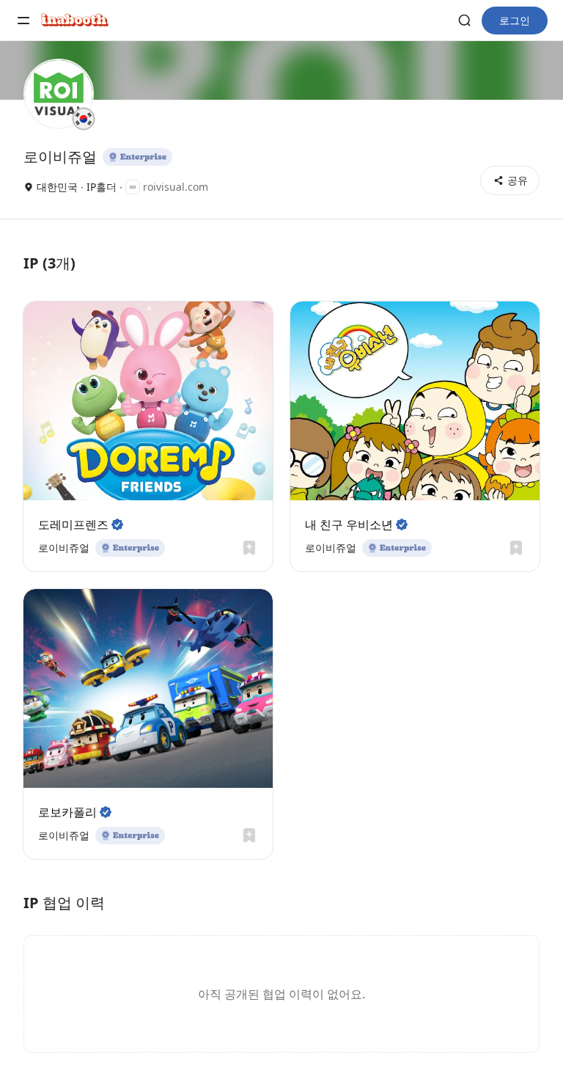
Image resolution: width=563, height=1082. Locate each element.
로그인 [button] (514, 20)
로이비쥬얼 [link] (63, 548)
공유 (517, 180)
